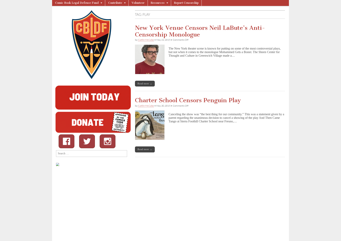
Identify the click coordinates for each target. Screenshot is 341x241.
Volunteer (138, 3)
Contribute (115, 3)
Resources (158, 3)
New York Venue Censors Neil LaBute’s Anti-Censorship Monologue (200, 31)
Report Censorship (186, 3)
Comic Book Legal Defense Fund (77, 3)
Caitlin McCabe (146, 39)
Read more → (145, 83)
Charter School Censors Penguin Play (188, 100)
